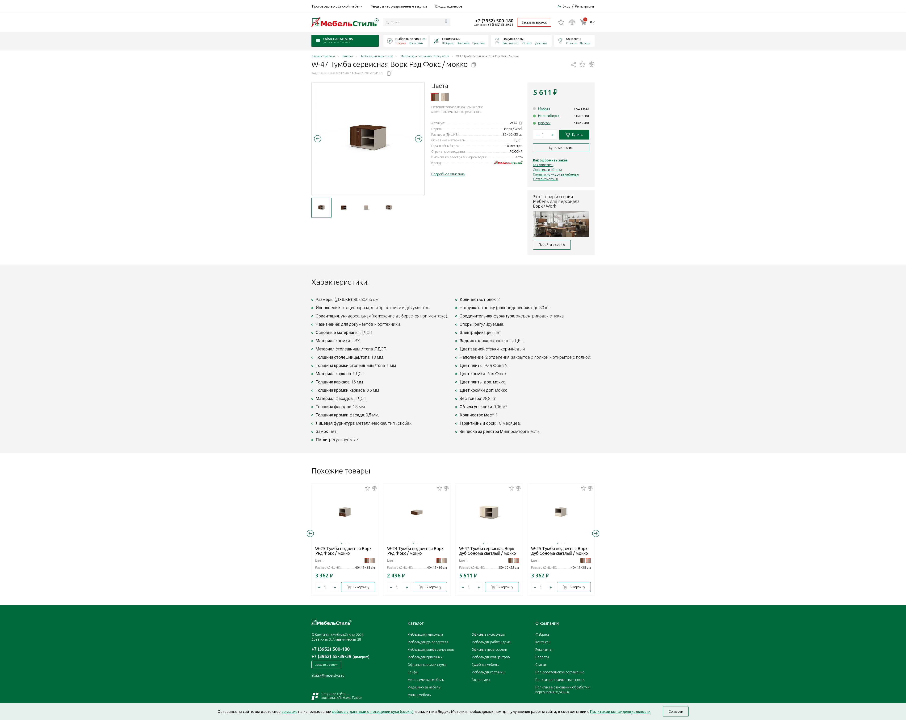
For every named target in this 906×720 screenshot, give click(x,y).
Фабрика (448, 43)
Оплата (527, 43)
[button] (317, 138)
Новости (542, 657)
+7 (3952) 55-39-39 (500, 24)
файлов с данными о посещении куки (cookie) (373, 711)
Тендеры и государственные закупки (399, 6)
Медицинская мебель (423, 687)
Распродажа (480, 680)
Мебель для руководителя (427, 642)
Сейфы (412, 672)
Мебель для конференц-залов (430, 649)
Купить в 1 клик (561, 148)
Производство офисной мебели (337, 6)
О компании (451, 39)
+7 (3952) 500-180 (494, 20)
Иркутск (544, 123)
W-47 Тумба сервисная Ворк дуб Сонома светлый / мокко (487, 550)
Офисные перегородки (489, 649)
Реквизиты (543, 649)
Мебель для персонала (425, 634)
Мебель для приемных (424, 657)
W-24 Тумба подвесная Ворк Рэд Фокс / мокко (415, 550)
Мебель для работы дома (491, 642)
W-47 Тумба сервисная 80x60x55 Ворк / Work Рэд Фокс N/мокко (435, 97)
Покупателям (513, 39)
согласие (289, 711)
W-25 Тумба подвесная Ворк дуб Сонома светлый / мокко (559, 550)
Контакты (573, 39)
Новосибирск (548, 116)
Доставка (541, 43)
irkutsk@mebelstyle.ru (327, 675)
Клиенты (463, 43)
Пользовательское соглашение (559, 672)
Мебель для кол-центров (490, 657)
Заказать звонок (534, 22)
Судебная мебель (485, 665)
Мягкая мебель (419, 695)
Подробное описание (448, 174)
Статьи (540, 665)
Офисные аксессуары (488, 634)
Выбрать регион (408, 39)
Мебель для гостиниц (487, 672)
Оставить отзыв (545, 179)
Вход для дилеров (449, 6)
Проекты (478, 43)
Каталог (415, 623)
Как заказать (511, 43)
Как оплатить (543, 165)
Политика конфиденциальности (559, 680)
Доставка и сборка (547, 170)
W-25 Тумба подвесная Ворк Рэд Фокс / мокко (343, 550)
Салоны (571, 43)
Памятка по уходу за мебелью (556, 174)
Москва (544, 108)
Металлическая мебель (425, 680)
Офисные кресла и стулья (427, 665)
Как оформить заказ (550, 160)
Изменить (416, 43)
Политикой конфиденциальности (620, 711)
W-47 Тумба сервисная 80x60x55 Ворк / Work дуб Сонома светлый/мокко (445, 97)
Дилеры (585, 43)
